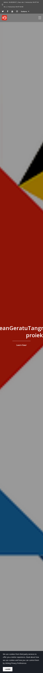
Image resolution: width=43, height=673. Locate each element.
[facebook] (7, 11)
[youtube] (12, 11)
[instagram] (17, 11)
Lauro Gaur (21, 345)
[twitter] (3, 11)
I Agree (8, 669)
